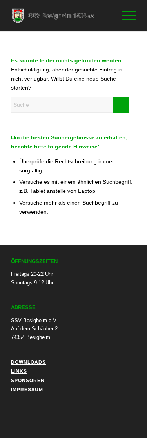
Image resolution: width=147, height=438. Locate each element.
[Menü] (125, 15)
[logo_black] (61, 15)
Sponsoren (28, 380)
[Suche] (106, 15)
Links (19, 371)
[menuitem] (106, 15)
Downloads (28, 362)
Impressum (27, 389)
